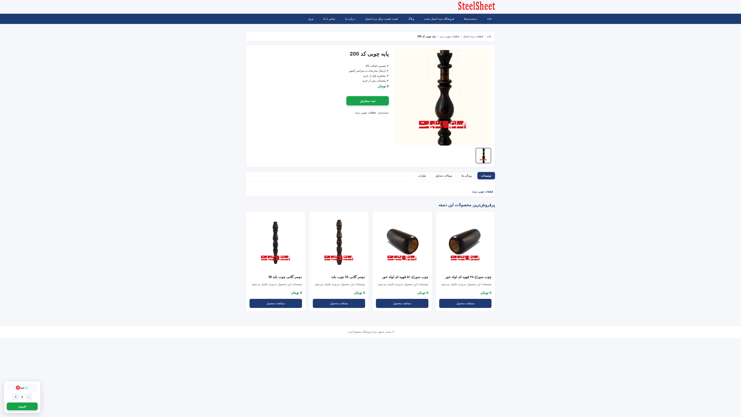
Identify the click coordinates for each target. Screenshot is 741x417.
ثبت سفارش (367, 101)
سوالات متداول (443, 175)
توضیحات (486, 175)
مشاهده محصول (465, 303)
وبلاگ (411, 18)
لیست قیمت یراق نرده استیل (381, 18)
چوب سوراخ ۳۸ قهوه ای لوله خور (468, 277)
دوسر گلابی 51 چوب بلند (348, 277)
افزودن (22, 406)
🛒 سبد (23, 387)
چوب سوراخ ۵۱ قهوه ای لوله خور (405, 277)
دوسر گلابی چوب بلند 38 (285, 277)
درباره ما (350, 18)
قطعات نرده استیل (473, 36)
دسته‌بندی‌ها (470, 18)
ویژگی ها (467, 175)
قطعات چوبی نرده (449, 36)
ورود (310, 18)
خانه (489, 18)
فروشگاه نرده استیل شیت (439, 18)
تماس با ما (329, 18)
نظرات (422, 175)
